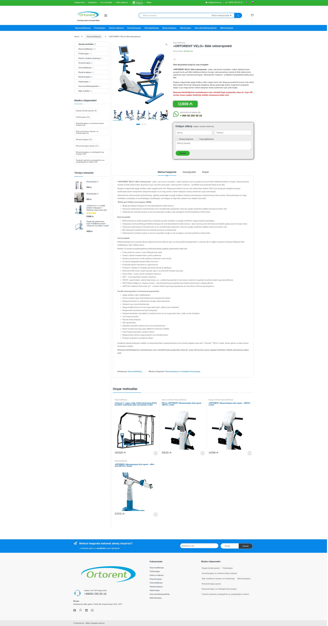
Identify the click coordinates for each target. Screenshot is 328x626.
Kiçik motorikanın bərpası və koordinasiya (87, 132)
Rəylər (205, 172)
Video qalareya (122, 2)
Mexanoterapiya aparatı (87, 146)
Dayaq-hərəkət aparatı (86, 111)
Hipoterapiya (185, 28)
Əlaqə (149, 2)
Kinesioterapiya (134, 28)
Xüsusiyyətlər (189, 172)
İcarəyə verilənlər (167, 400)
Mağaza (139, 3)
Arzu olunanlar (106, 2)
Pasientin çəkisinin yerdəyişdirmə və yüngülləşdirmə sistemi (90, 161)
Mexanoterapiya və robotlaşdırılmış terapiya (182, 371)
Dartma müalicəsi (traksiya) (89, 58)
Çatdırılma (92, 2)
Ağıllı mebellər (84, 91)
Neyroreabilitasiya (82, 28)
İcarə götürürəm (206, 139)
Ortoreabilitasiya (152, 28)
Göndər (183, 153)
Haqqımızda (79, 2)
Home (76, 36)
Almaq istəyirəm (186, 139)
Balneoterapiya (226, 28)
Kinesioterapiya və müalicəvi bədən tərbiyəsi (90, 124)
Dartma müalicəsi (116, 28)
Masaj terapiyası (169, 28)
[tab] (167, 173)
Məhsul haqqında (167, 172)
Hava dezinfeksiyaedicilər (206, 28)
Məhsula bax (155, 453)
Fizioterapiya (99, 28)
